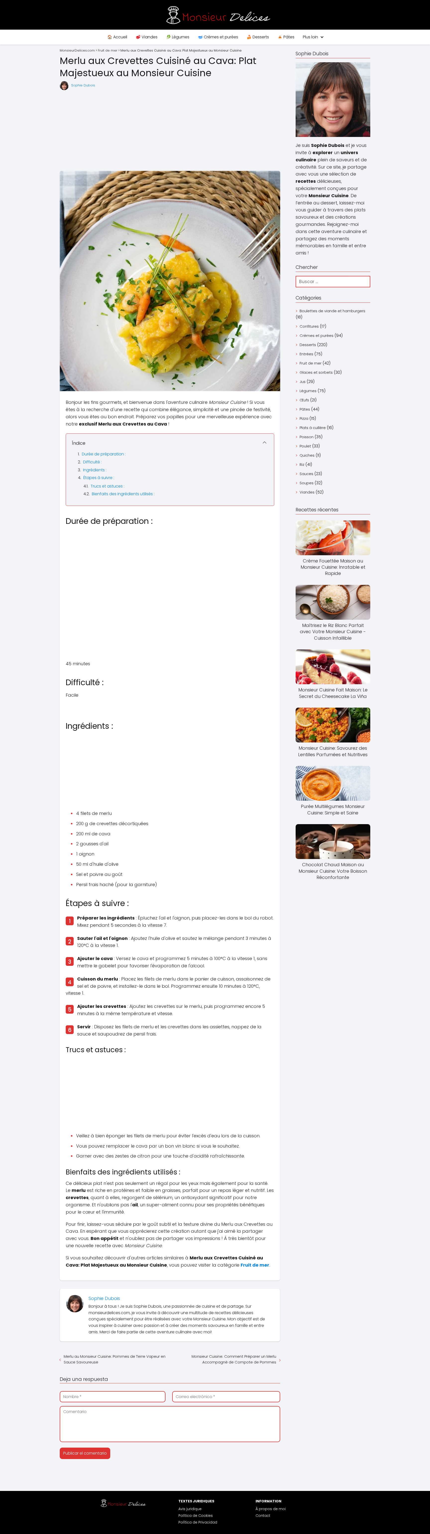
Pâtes (305, 409)
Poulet (305, 446)
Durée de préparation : (104, 454)
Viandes (307, 492)
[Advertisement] (170, 131)
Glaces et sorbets (316, 372)
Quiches (307, 455)
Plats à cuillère (313, 427)
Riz (302, 464)
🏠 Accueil (117, 37)
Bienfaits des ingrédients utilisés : (123, 494)
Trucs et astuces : (107, 486)
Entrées (306, 354)
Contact (263, 1515)
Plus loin (310, 37)
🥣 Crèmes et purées (218, 37)
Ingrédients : (95, 470)
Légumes (308, 390)
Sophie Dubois (83, 85)
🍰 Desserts (258, 37)
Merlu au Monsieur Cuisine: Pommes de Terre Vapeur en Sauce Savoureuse (114, 1359)
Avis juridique (190, 1508)
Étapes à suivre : (98, 478)
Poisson (307, 436)
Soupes (307, 483)
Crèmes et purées (316, 335)
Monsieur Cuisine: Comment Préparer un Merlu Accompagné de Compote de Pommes (234, 1359)
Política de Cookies (195, 1515)
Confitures (309, 326)
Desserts (308, 344)
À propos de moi (271, 1508)
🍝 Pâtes (285, 37)
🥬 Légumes (177, 37)
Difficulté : (92, 462)
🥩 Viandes (147, 37)
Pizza (304, 418)
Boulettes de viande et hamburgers (332, 310)
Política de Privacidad (197, 1522)
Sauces (306, 473)
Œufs (304, 400)
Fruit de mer (311, 363)
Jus (303, 381)
